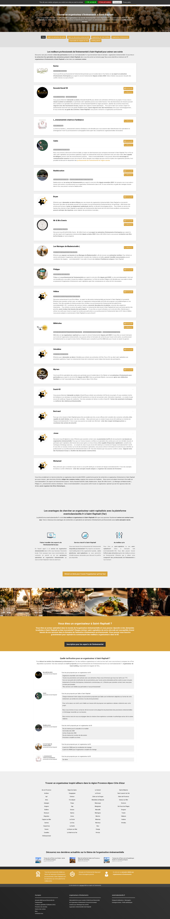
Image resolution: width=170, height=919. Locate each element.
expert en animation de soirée (56, 37)
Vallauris (123, 816)
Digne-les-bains (72, 790)
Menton (98, 816)
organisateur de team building (100, 37)
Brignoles (46, 816)
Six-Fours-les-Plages (123, 806)
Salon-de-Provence (123, 796)
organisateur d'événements (120, 37)
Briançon (46, 813)
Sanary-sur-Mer (123, 800)
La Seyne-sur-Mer (72, 829)
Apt (47, 796)
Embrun (72, 796)
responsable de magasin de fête (78, 40)
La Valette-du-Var (72, 832)
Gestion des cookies (40, 909)
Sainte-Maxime (123, 790)
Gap (72, 806)
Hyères (72, 813)
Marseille (97, 809)
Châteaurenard (46, 835)
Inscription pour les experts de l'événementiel (85, 644)
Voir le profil (129, 88)
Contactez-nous (39, 913)
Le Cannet (98, 790)
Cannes (46, 822)
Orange (98, 829)
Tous (43, 37)
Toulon (123, 813)
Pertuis (98, 832)
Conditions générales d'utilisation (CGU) (45, 904)
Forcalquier (72, 800)
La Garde (72, 826)
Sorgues (123, 809)
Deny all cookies (105, 2)
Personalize (117, 2)
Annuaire (37, 900)
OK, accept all (91, 2)
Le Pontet (98, 793)
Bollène (46, 809)
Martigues (98, 813)
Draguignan (72, 793)
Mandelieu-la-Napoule (98, 800)
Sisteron (123, 803)
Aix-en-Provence (46, 790)
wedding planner (96, 40)
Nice (98, 826)
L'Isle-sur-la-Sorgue (97, 796)
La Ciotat (72, 819)
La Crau (72, 822)
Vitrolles (123, 822)
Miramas (97, 819)
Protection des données (41, 907)
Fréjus (72, 803)
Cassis (46, 829)
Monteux (97, 822)
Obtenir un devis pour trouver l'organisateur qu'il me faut (85, 574)
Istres (72, 816)
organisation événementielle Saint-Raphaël (80, 907)
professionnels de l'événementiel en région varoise (93, 160)
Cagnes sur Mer (46, 819)
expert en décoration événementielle (78, 37)
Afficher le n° (129, 92)
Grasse (72, 809)
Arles (46, 800)
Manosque (98, 803)
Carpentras (46, 826)
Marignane (98, 806)
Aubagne (46, 803)
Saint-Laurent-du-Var (123, 793)
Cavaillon (46, 832)
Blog (36, 911)
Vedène (123, 819)
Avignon (46, 806)
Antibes (46, 793)
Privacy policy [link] (127, 2)
